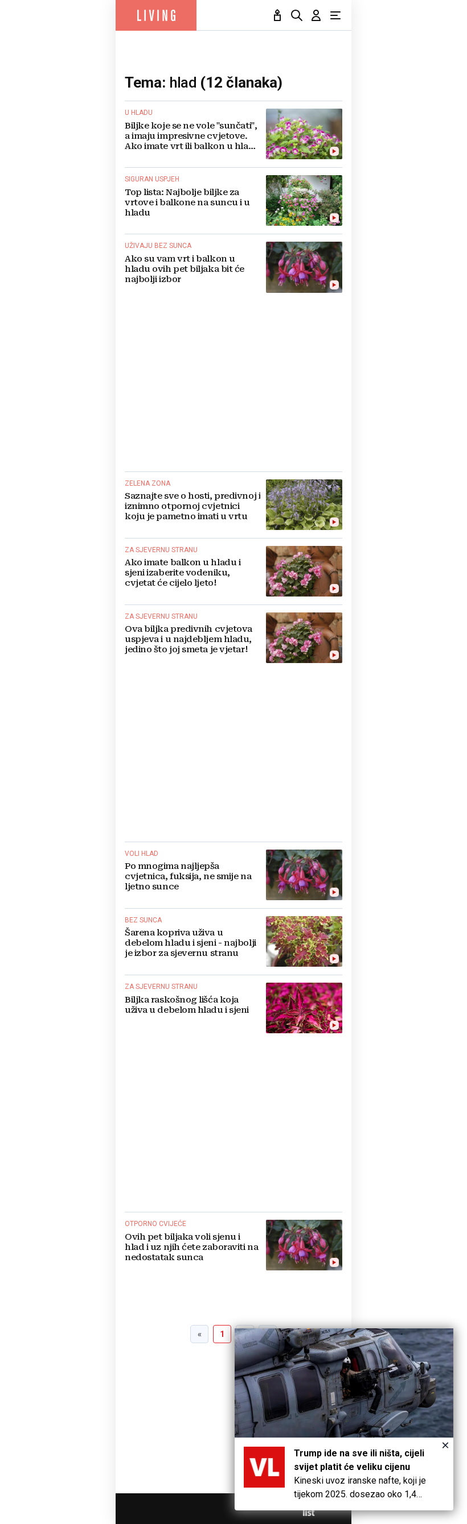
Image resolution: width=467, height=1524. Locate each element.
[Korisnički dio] (316, 15)
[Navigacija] (335, 15)
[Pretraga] (297, 15)
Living (156, 15)
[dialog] (344, 1419)
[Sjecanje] (277, 15)
